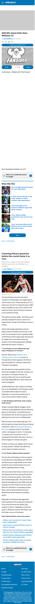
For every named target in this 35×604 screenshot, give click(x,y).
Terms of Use (25, 578)
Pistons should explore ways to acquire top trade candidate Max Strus (17, 541)
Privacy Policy (6, 578)
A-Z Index (24, 584)
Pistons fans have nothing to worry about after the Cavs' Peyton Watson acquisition (18, 531)
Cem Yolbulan (8, 269)
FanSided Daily (6, 575)
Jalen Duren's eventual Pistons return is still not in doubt (17, 526)
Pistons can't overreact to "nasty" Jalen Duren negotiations (17, 521)
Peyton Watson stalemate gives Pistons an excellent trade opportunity (17, 536)
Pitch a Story (25, 575)
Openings (24, 569)
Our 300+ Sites (26, 572)
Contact (4, 572)
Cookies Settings (7, 588)
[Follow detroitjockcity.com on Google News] (30, 175)
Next (28, 67)
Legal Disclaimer (26, 581)
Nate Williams (8, 38)
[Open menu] (3, 3)
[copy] (12, 42)
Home (3, 241)
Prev (6, 67)
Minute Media (10, 592)
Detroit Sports (10, 241)
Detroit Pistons (11, 556)
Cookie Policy (5, 581)
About (3, 569)
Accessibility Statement (9, 584)
